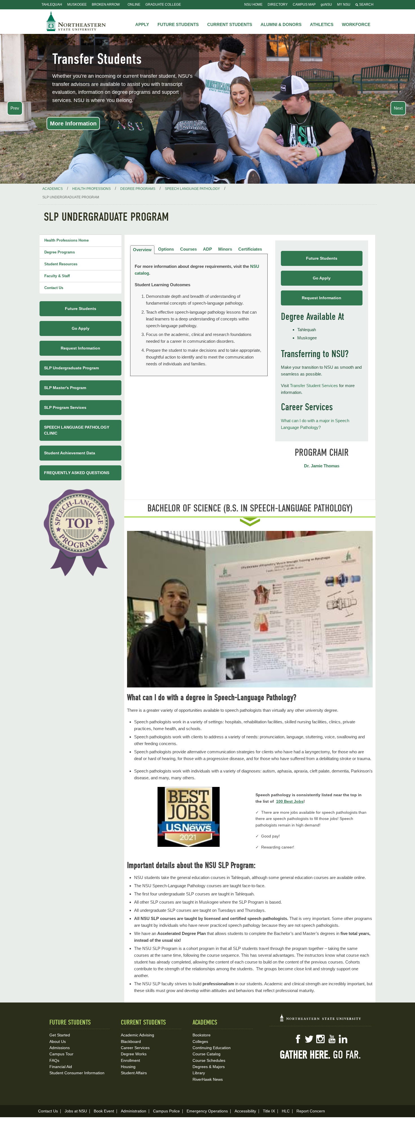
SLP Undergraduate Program (71, 368)
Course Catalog (206, 1054)
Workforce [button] (356, 24)
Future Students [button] (178, 24)
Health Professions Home (66, 240)
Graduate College (163, 4)
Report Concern (310, 1111)
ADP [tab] (207, 249)
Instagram (320, 1039)
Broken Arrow (106, 4)
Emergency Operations (207, 1111)
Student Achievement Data (69, 453)
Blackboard (131, 1041)
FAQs (54, 1060)
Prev (14, 108)
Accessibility (245, 1111)
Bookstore (202, 1035)
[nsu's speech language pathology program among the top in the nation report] (80, 531)
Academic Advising (137, 1035)
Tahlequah (52, 4)
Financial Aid (60, 1066)
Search (366, 4)
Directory (278, 4)
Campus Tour (61, 1054)
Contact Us (53, 288)
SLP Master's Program (65, 387)
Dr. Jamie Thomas (321, 465)
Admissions (59, 1047)
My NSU (343, 4)
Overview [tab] (142, 249)
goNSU (326, 4)
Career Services (135, 1047)
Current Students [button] (229, 24)
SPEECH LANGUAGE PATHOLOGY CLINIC (76, 430)
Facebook (298, 1039)
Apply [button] (142, 24)
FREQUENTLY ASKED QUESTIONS (76, 472)
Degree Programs (59, 252)
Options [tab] (166, 249)
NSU (76, 21)
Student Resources (60, 264)
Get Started (59, 1035)
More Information (73, 123)
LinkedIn (343, 1039)
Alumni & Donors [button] (281, 24)
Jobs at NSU (76, 1111)
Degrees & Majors (209, 1066)
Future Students (321, 258)
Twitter (309, 1039)
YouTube (331, 1039)
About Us (57, 1041)
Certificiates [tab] (250, 249)
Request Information (321, 298)
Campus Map (304, 4)
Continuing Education (212, 1047)
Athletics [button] (321, 24)
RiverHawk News (208, 1079)
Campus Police (166, 1111)
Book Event (104, 1111)
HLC (286, 1111)
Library (199, 1073)
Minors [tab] (225, 249)
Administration (133, 1111)
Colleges (200, 1041)
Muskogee (77, 4)
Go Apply (322, 278)
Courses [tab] (188, 249)
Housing (128, 1066)
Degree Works (134, 1054)
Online (134, 4)
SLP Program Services (65, 407)
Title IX (269, 1111)
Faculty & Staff (57, 276)
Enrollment (130, 1060)
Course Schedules (209, 1060)
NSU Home (253, 4)
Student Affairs (134, 1073)
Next (398, 108)
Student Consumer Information (76, 1073)
